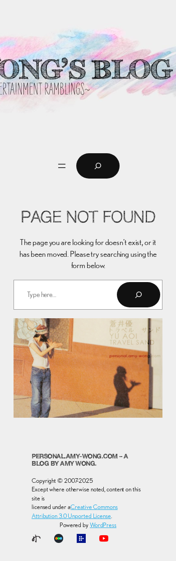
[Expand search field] (98, 166)
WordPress (103, 524)
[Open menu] (61, 165)
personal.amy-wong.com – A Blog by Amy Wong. (80, 460)
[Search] (138, 294)
